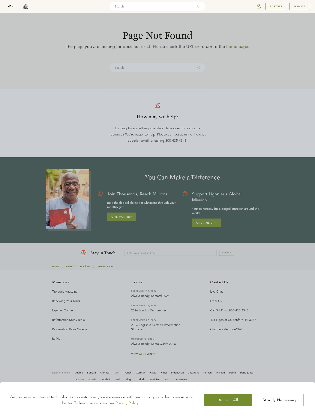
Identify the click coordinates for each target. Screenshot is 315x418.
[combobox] (151, 6)
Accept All (228, 400)
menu (12, 6)
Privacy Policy (127, 403)
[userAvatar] (258, 6)
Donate (299, 6)
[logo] (25, 6)
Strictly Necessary (280, 400)
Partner (276, 6)
